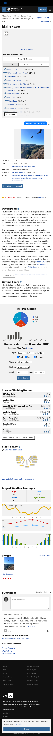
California (15, 16)
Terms (32, 733)
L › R (11, 64)
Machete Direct (14, 69)
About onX (6, 713)
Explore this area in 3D (35, 123)
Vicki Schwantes (37, 178)
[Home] (13, 9)
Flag (47, 631)
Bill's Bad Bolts (14, 80)
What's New (7, 651)
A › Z (41, 64)
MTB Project (31, 670)
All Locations (6, 16)
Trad (21, 357)
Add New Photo (44, 555)
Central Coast (26, 16)
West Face (12, 101)
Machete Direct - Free (17, 73)
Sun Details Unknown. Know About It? (18, 479)
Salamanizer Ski (17, 181)
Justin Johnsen (26, 178)
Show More (10, 114)
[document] (26, 726)
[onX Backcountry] (9, 3)
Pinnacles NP (6, 19)
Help (4, 670)
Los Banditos (13, 93)
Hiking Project (32, 673)
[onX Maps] (8, 698)
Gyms (5, 673)
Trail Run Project (33, 677)
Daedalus (12, 77)
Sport (29, 357)
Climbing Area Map (26, 49)
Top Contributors (8, 684)
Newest (17, 638)
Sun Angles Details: (21, 458)
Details (41, 197)
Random (25, 638)
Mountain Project (33, 666)
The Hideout (41, 264)
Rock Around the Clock (18, 84)
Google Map (16, 166)
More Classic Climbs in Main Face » (18, 438)
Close (26, 729)
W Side (15, 19)
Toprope (39, 357)
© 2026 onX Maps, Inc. (20, 733)
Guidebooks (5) (8, 653)
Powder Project (32, 680)
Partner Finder (8, 677)
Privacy (38, 733)
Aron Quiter (16, 175)
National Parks (32, 684)
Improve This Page (43, 18)
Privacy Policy (18, 724)
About (5, 666)
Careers (5, 717)
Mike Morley (39, 175)
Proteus (11, 97)
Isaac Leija (8, 614)
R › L (26, 64)
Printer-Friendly (8, 648)
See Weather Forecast (12, 186)
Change (29, 348)
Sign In (43, 9)
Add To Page (45, 21)
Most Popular (7, 638)
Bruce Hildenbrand (18, 172)
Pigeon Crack (41, 262)
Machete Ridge (25, 19)
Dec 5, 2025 (31, 626)
